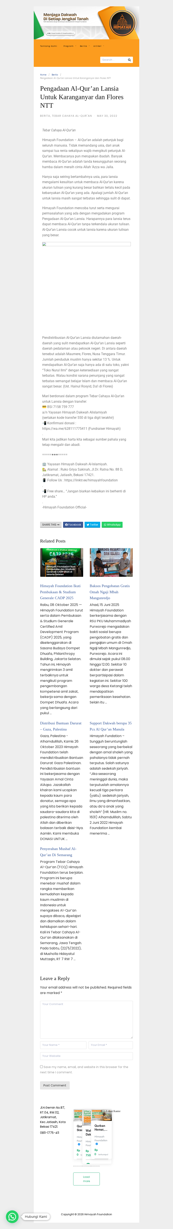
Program (69, 46)
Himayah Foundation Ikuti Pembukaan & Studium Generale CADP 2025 (60, 592)
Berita (83, 46)
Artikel (97, 46)
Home (43, 74)
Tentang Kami (48, 46)
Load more (86, 1179)
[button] (12, 1216)
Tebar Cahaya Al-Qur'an (72, 116)
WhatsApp (113, 524)
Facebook (74, 524)
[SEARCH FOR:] (116, 60)
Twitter (93, 524)
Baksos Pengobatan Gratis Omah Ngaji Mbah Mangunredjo (110, 592)
